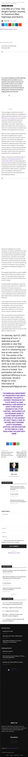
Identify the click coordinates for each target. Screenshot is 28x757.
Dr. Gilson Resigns (14, 494)
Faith (8, 5)
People (11, 5)
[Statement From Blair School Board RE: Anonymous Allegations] (5, 502)
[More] (23, 24)
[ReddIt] (20, 24)
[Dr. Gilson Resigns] (5, 495)
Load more (13, 594)
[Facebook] (2, 24)
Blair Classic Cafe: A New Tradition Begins (12, 636)
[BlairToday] (2, 21)
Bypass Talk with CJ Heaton (15, 607)
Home (2, 2)
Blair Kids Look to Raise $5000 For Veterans (13, 662)
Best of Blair (7, 2)
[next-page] (5, 506)
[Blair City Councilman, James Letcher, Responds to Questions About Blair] (5, 488)
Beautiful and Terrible (8, 631)
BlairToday (7, 20)
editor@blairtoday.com (12, 748)
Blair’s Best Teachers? (8, 651)
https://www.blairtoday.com (14, 476)
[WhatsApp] (13, 24)
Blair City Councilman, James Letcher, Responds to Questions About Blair (17, 488)
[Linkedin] (16, 24)
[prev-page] (2, 506)
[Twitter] (6, 24)
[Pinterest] (9, 24)
